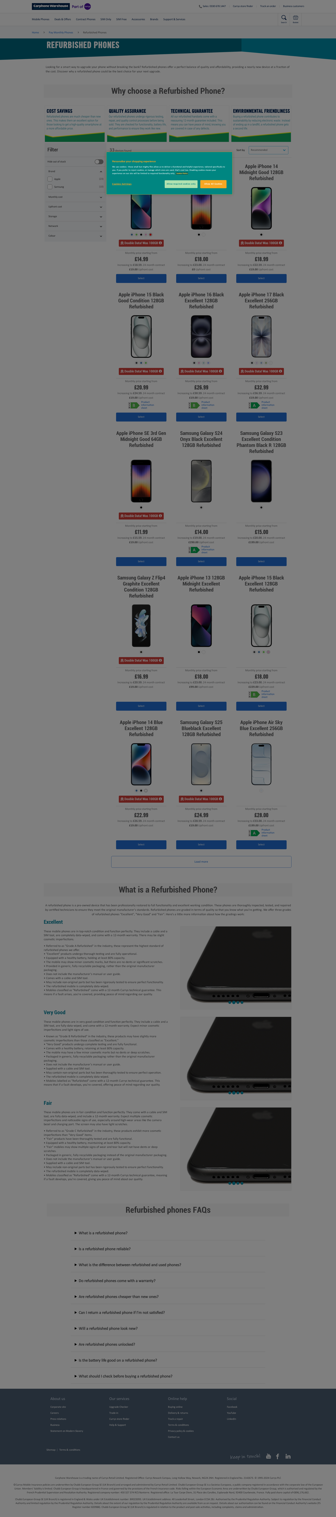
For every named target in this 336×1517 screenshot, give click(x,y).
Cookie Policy (182, 173)
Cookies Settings (121, 184)
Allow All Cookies (213, 184)
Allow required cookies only (181, 184)
